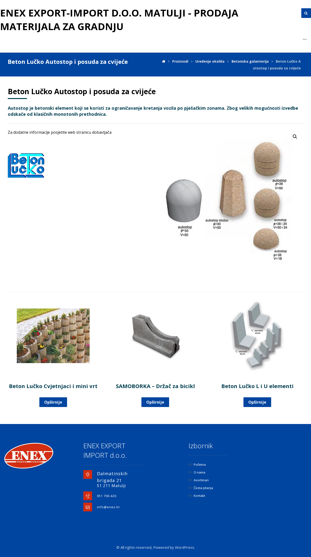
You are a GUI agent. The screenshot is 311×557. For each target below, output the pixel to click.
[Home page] (163, 61)
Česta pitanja (203, 488)
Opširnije (53, 402)
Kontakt (199, 495)
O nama (199, 472)
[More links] (304, 39)
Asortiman (201, 480)
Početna (200, 464)
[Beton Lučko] (26, 165)
